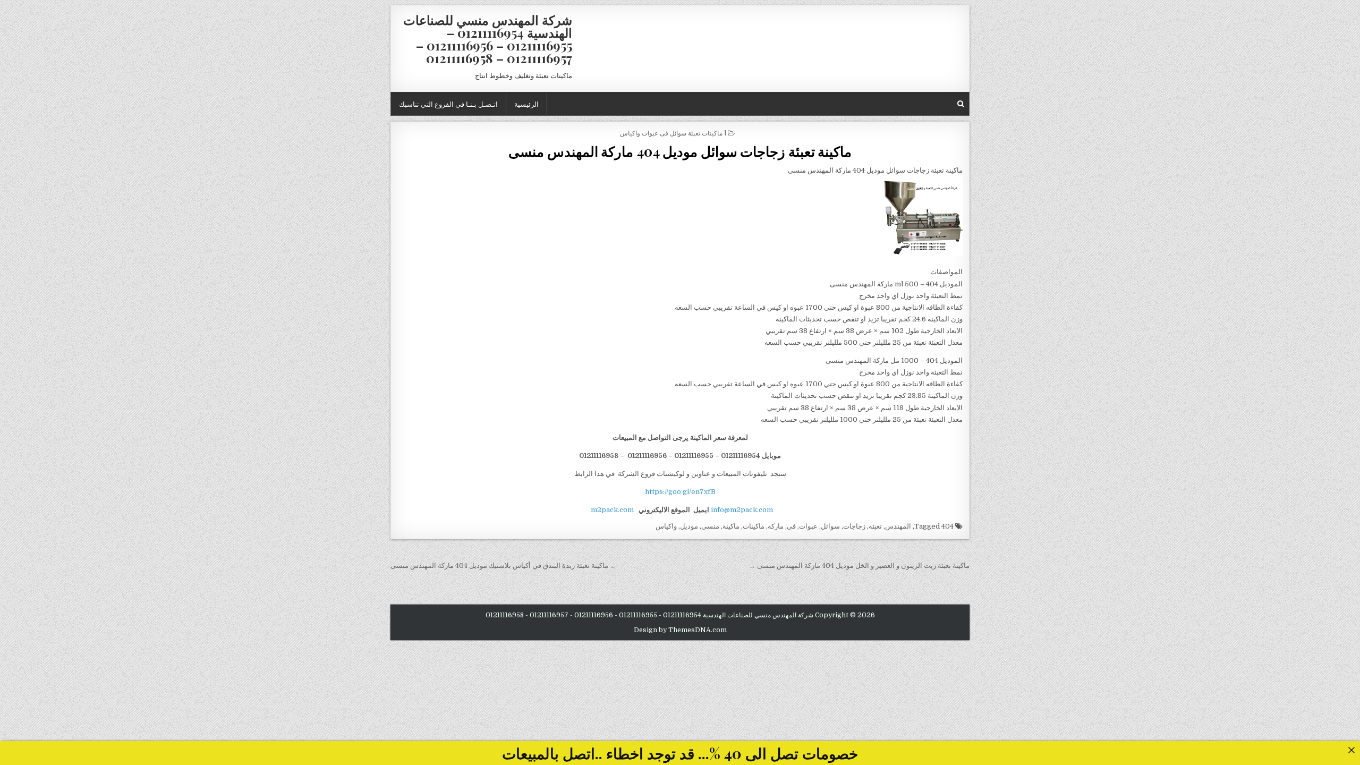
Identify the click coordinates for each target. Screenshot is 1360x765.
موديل (689, 526)
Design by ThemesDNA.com (680, 630)
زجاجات (854, 526)
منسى (710, 526)
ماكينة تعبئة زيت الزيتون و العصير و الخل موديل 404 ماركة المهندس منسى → (859, 566)
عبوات (808, 526)
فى (791, 526)
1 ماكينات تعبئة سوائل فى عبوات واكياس (673, 132)
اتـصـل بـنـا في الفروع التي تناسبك (448, 103)
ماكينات (753, 526)
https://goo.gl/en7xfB (680, 492)
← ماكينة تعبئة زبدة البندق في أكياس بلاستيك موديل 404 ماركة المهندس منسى (503, 566)
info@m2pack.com (742, 510)
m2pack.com (611, 510)
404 (947, 526)
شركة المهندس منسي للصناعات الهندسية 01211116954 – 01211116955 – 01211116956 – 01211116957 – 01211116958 (487, 38)
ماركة (776, 526)
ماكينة (731, 526)
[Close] (1351, 750)
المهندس (898, 526)
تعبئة (875, 526)
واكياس (666, 526)
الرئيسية (526, 103)
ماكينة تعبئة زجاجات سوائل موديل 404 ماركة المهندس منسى (680, 151)
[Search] (960, 104)
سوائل (830, 526)
